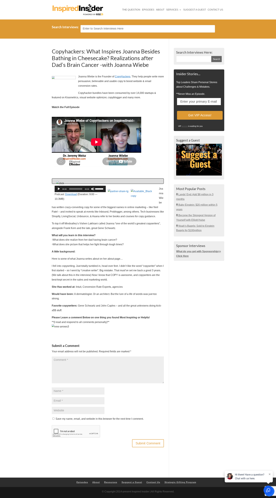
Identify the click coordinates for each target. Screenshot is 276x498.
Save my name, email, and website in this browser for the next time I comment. (100, 418)
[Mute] (92, 189)
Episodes (148, 10)
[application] (80, 189)
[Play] (58, 189)
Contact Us (215, 10)
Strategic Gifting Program (180, 482)
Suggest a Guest (194, 10)
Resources (110, 482)
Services (172, 10)
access (185, 126)
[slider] (99, 188)
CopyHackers (122, 76)
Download (71, 194)
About (160, 10)
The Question (131, 10)
